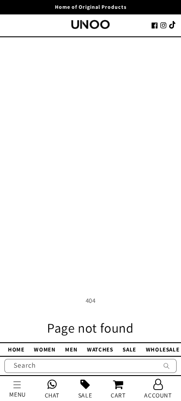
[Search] (166, 366)
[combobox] (90, 366)
